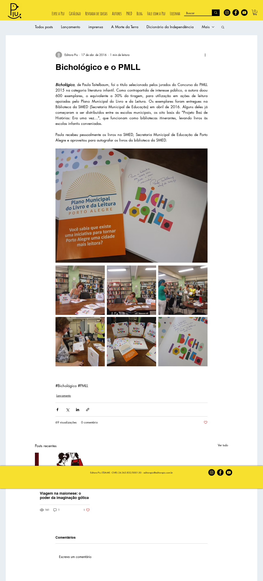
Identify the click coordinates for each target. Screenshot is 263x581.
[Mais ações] (205, 54)
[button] (255, 12)
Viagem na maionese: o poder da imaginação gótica (64, 495)
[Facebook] (235, 12)
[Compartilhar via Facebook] (57, 410)
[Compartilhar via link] (88, 410)
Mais (206, 26)
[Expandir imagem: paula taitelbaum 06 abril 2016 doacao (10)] (80, 341)
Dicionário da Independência (170, 26)
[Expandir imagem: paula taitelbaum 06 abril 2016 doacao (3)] (183, 290)
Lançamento (70, 26)
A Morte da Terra (124, 26)
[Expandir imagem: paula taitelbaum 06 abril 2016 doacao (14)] (183, 341)
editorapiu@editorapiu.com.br (158, 472)
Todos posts (44, 26)
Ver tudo (223, 445)
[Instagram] (227, 12)
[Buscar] (216, 12)
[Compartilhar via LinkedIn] (78, 410)
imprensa (95, 26)
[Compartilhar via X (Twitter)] (67, 410)
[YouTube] (244, 12)
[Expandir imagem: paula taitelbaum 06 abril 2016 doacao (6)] (131, 290)
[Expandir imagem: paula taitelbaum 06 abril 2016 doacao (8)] (80, 290)
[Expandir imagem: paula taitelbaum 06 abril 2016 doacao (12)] (131, 341)
